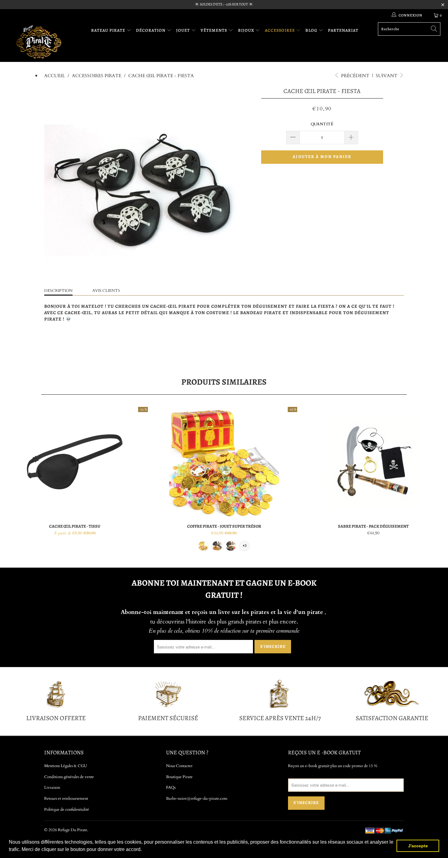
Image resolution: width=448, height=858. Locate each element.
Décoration (151, 30)
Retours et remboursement (66, 798)
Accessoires (280, 30)
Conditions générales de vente (69, 777)
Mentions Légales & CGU (65, 766)
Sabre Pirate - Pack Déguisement (373, 462)
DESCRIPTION (58, 290)
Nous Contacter (179, 766)
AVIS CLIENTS (106, 290)
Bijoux (246, 30)
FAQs (171, 787)
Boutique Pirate (179, 777)
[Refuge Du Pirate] (39, 41)
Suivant (387, 76)
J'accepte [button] (418, 845)
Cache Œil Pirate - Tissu (75, 462)
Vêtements (214, 30)
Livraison (52, 787)
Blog (311, 30)
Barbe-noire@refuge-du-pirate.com (196, 798)
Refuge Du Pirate (72, 830)
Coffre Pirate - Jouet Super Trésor (224, 462)
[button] (144, 850)
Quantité (322, 124)
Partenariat (343, 30)
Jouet (183, 30)
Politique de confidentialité (66, 809)
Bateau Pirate (108, 30)
